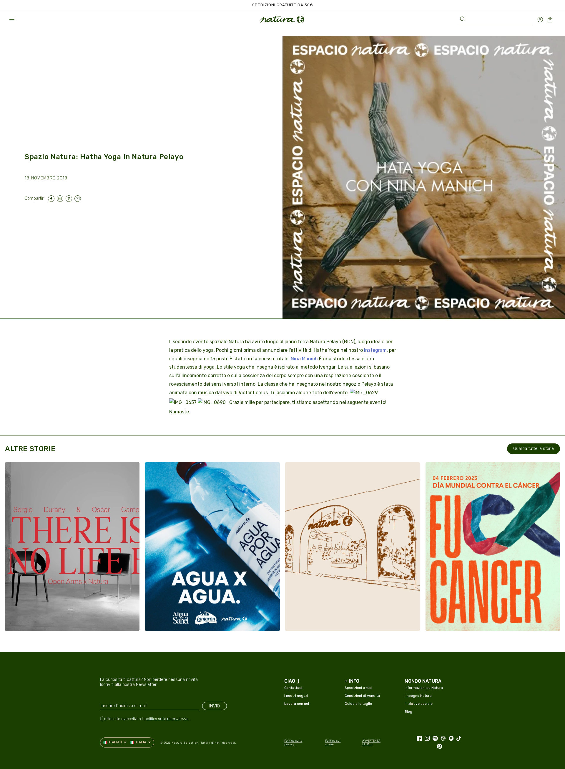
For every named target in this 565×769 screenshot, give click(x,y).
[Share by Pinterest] (70, 198)
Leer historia (34, 620)
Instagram (375, 350)
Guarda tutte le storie (533, 448)
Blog (408, 711)
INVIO (214, 706)
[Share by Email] (78, 198)
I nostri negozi (296, 696)
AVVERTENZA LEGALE (371, 742)
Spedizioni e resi (358, 688)
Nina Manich (304, 359)
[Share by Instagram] (61, 198)
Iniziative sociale (419, 704)
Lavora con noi (296, 704)
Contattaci (293, 688)
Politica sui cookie (332, 742)
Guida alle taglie (358, 704)
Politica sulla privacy (293, 742)
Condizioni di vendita (362, 696)
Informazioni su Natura (424, 688)
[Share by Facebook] (52, 198)
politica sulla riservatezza (166, 719)
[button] (11, 19)
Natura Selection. (186, 743)
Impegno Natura (418, 696)
